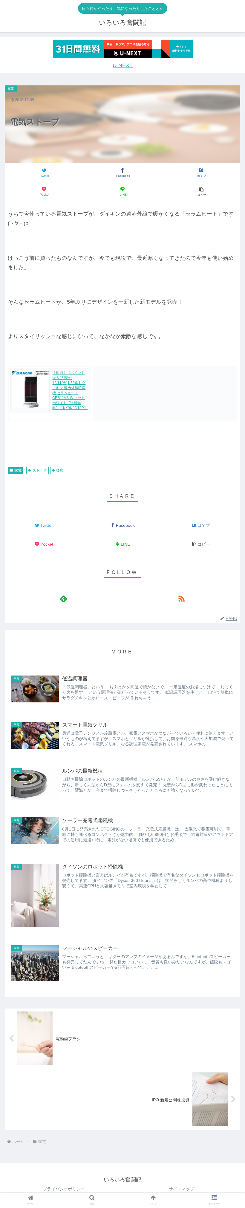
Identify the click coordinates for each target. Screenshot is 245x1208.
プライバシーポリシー (64, 1188)
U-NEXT (123, 65)
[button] (201, 191)
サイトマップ (181, 1188)
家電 (18, 470)
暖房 (59, 470)
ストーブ (40, 470)
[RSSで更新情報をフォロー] (181, 598)
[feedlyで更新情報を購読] (63, 598)
